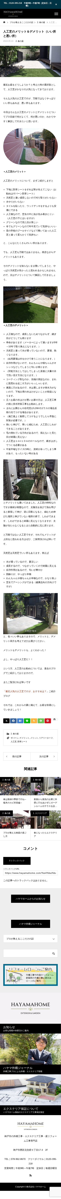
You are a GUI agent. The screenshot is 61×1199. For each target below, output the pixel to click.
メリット (34, 738)
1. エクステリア (40, 813)
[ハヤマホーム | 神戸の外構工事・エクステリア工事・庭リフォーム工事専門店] (13, 14)
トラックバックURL (11, 869)
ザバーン (15, 738)
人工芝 (14, 741)
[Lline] (27, 720)
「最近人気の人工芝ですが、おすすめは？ (25, 691)
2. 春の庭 (20, 41)
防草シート (22, 741)
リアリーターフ (46, 738)
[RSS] (30, 1175)
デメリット (24, 738)
